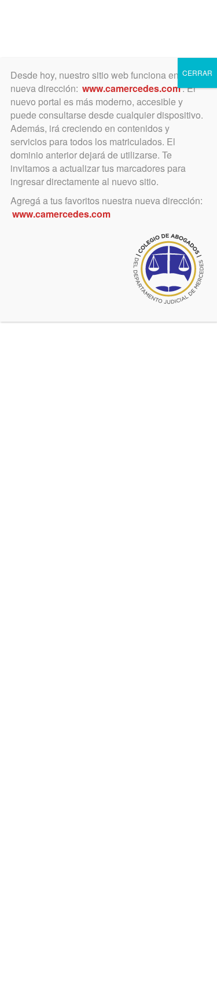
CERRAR (197, 73)
